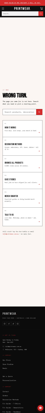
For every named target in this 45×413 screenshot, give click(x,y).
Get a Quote (8, 376)
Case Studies (8, 364)
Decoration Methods (11, 400)
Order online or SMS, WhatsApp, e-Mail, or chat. (22, 3)
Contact (6, 392)
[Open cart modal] (41, 8)
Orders (5, 396)
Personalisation (9, 380)
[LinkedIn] (18, 324)
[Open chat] (40, 408)
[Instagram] (5, 324)
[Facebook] (9, 324)
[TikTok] (13, 324)
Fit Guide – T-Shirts (12, 404)
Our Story (7, 360)
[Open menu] (3, 8)
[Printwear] (22, 8)
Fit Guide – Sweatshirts (13, 408)
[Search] (40, 13)
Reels (5, 368)
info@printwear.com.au (11, 234)
